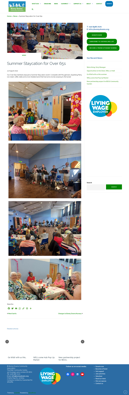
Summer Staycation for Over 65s (36, 63)
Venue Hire (47, 3)
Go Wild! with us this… (17, 357)
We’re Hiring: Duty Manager (96, 67)
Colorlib (17, 393)
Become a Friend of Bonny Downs (103, 48)
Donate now (97, 35)
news (104, 378)
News (56, 3)
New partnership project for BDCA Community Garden (103, 83)
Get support (100, 371)
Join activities (100, 374)
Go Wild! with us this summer (97, 74)
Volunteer (99, 376)
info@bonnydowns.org (20, 376)
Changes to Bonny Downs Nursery (69, 313)
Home (9, 16)
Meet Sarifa (12, 313)
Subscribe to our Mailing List (102, 41)
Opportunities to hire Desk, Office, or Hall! (101, 71)
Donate (109, 3)
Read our (99, 378)
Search (89, 182)
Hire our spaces (101, 381)
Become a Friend (101, 369)
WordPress (32, 393)
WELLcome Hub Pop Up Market (44, 358)
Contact (99, 3)
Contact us (99, 383)
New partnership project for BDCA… (69, 358)
